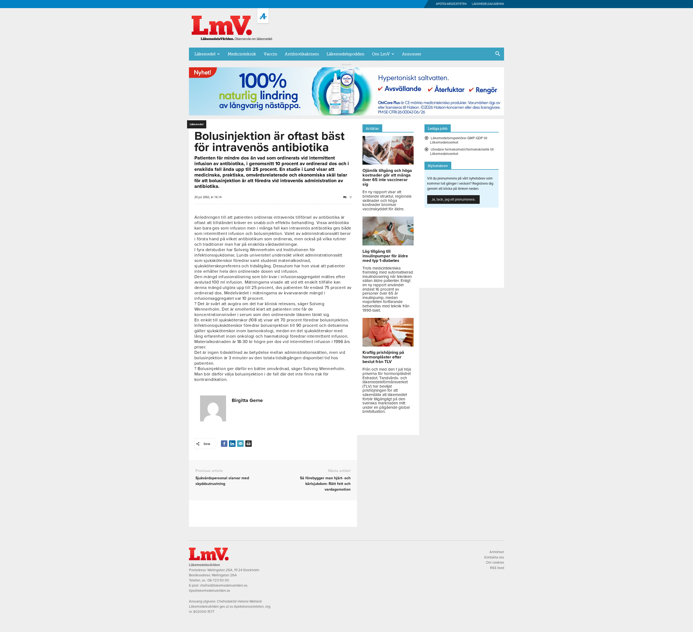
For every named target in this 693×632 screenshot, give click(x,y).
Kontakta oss (494, 557)
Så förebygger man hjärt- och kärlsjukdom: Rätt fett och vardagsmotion (325, 484)
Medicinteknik (242, 54)
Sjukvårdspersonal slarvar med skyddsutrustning (222, 481)
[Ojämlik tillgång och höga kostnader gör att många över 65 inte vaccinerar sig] (388, 163)
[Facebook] (224, 443)
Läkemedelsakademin (488, 3)
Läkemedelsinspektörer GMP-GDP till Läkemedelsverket (458, 140)
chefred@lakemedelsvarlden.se (223, 585)
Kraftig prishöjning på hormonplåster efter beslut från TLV (383, 357)
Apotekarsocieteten (451, 3)
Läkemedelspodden (345, 54)
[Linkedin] (232, 443)
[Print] (248, 443)
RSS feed (497, 568)
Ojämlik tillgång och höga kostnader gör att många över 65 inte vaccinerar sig (387, 177)
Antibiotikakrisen (302, 54)
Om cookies (495, 562)
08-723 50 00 (218, 580)
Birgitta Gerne (247, 400)
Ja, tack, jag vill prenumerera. (453, 199)
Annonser (411, 54)
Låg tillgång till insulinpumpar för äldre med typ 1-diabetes (385, 256)
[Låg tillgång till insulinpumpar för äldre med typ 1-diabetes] (388, 244)
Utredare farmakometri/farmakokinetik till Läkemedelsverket (462, 151)
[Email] (240, 443)
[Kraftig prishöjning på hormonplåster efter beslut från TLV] (388, 345)
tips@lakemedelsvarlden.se (209, 590)
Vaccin (270, 54)
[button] (497, 54)
